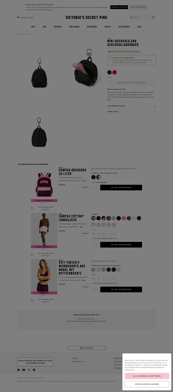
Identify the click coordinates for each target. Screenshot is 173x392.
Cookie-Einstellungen (147, 384)
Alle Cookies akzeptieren (147, 376)
